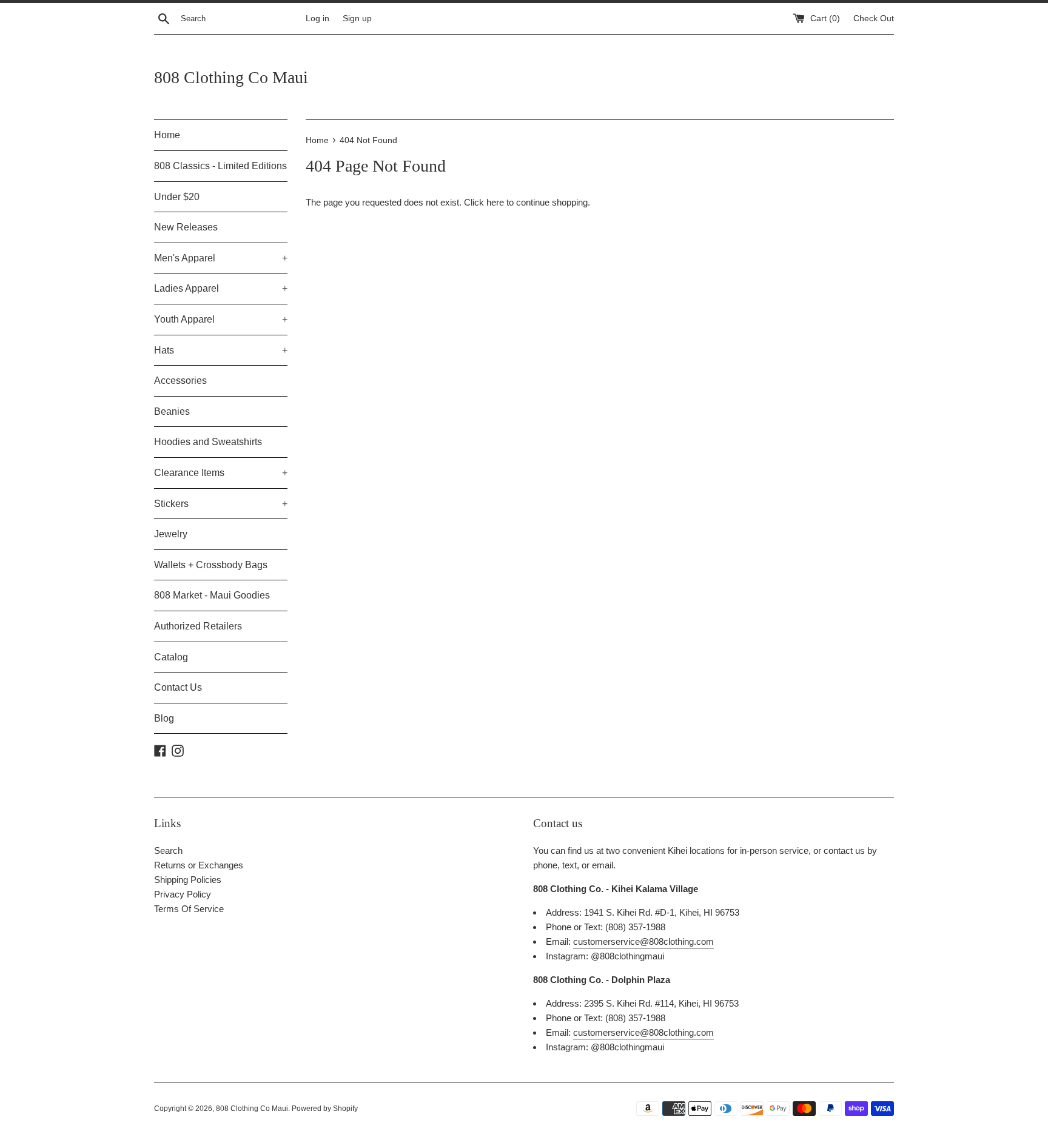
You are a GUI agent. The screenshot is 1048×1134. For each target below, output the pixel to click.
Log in (317, 18)
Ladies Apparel (220, 288)
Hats (220, 350)
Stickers (220, 503)
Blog (164, 718)
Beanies (172, 411)
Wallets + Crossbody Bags (210, 565)
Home (167, 135)
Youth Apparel (220, 319)
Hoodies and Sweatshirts (208, 442)
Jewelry (170, 534)
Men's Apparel (220, 258)
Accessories (180, 380)
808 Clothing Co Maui (231, 77)
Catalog (171, 657)
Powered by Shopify (325, 1108)
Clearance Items (220, 473)
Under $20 (177, 197)
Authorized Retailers (198, 626)
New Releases (186, 227)
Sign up (357, 18)
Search (168, 850)
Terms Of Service (189, 909)
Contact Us (178, 687)
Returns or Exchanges (198, 865)
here (495, 202)
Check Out (873, 18)
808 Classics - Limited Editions (220, 166)
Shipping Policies (187, 879)
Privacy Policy (182, 894)
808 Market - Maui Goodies (212, 595)
